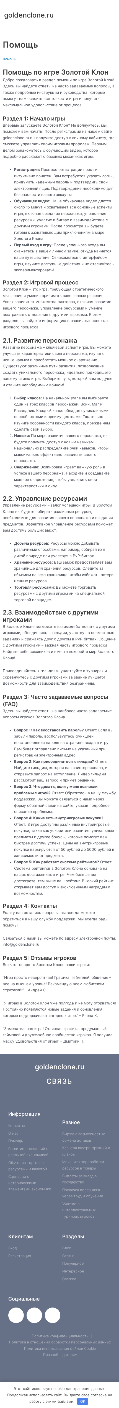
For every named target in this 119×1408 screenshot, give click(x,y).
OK (82, 1401)
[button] (59, 30)
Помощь (9, 59)
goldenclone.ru (29, 15)
